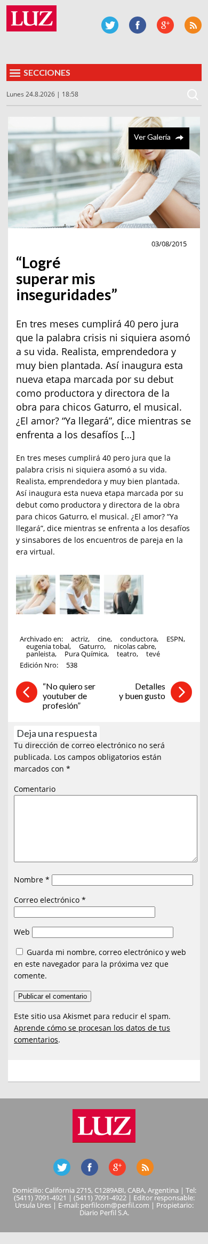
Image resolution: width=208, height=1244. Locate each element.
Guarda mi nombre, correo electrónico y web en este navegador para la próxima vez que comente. (100, 964)
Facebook (137, 25)
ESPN (174, 639)
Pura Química (86, 654)
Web (22, 932)
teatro (127, 654)
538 (71, 665)
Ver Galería (152, 136)
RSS (193, 25)
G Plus (165, 25)
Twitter (109, 25)
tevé (153, 654)
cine (104, 639)
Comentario (34, 789)
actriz (79, 639)
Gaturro (91, 646)
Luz (31, 18)
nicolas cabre (134, 646)
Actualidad (41, 244)
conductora (138, 639)
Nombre (32, 879)
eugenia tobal (47, 646)
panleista (40, 654)
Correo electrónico (50, 900)
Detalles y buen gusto (142, 691)
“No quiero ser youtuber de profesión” (69, 695)
